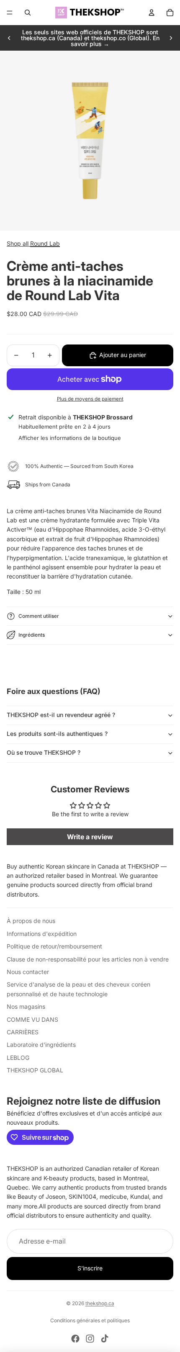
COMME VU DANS (32, 1019)
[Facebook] (75, 1339)
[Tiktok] (105, 1339)
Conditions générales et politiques (90, 1320)
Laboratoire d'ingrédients (41, 1044)
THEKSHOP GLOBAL (35, 1070)
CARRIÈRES (23, 1032)
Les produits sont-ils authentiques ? (57, 733)
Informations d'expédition (42, 933)
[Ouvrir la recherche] (27, 12)
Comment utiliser (38, 616)
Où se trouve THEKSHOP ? (43, 752)
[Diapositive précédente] (9, 38)
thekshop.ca (99, 1303)
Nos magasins (26, 1006)
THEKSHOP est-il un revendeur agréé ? (61, 714)
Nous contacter (28, 971)
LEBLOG (18, 1057)
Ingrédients (31, 635)
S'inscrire (90, 1268)
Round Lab (45, 243)
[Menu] (9, 12)
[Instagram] (90, 1339)
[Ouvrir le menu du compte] (151, 12)
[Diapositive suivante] (171, 38)
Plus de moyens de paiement (90, 399)
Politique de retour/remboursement (54, 946)
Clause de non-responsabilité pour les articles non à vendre (88, 959)
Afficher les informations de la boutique (69, 437)
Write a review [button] (90, 837)
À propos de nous (31, 920)
